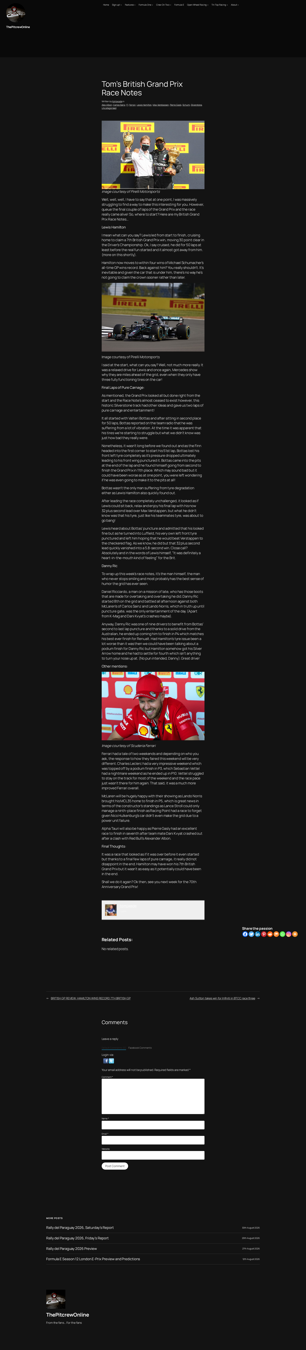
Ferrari (132, 104)
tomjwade (117, 101)
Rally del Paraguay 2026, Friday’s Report (77, 1238)
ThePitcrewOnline (18, 27)
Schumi (186, 104)
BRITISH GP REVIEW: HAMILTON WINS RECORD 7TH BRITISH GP (91, 998)
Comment (107, 1076)
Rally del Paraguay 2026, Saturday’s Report (80, 1228)
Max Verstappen (161, 104)
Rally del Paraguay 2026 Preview (71, 1249)
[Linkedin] (257, 934)
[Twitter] (251, 934)
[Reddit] (270, 934)
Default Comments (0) (114, 1047)
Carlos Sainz (119, 104)
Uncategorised (109, 108)
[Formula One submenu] (152, 4)
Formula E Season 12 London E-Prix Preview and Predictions (93, 1259)
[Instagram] (288, 934)
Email (105, 1133)
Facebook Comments (140, 1047)
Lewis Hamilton (144, 104)
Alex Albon (107, 104)
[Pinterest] (264, 934)
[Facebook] (245, 934)
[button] (106, 1060)
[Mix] (276, 934)
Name (105, 1118)
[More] (295, 934)
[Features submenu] (134, 4)
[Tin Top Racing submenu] (227, 4)
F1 (127, 104)
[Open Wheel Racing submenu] (207, 4)
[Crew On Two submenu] (170, 4)
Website (106, 1148)
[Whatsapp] (282, 934)
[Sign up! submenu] (121, 4)
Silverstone (196, 104)
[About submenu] (238, 4)
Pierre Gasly (176, 104)
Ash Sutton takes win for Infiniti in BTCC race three (222, 998)
